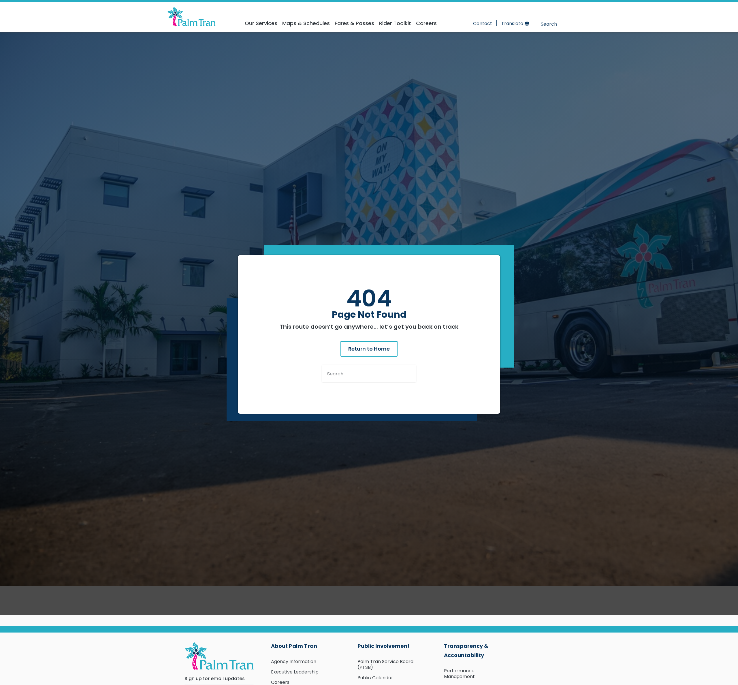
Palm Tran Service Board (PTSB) (385, 664)
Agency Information (293, 661)
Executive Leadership (295, 672)
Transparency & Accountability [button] (466, 650)
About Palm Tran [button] (294, 646)
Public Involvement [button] (383, 646)
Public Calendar (375, 677)
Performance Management (459, 673)
